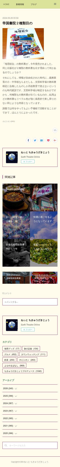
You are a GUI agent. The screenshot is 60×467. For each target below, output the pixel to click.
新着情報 (20, 4)
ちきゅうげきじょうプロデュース (23, 371)
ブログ (34, 4)
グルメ (10, 354)
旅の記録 (31, 348)
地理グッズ (11, 348)
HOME (6, 4)
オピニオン (27, 359)
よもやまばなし (14, 365)
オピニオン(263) (8, 121)
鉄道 (9, 359)
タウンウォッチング (33, 354)
